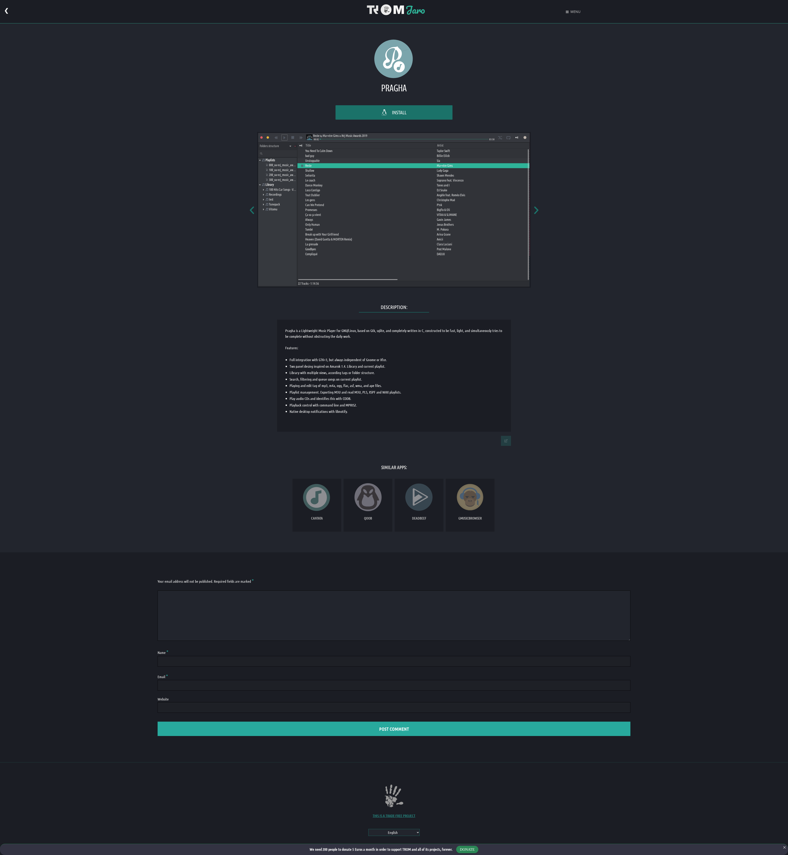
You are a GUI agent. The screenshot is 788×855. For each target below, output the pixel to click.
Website (163, 699)
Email (163, 676)
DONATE (467, 849)
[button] (252, 210)
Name (163, 652)
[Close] (784, 847)
